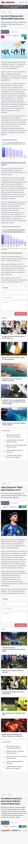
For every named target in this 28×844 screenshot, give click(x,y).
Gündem (10, 794)
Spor (9, 483)
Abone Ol (8, 35)
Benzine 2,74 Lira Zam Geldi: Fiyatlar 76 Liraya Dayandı (14, 6)
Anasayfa (4, 12)
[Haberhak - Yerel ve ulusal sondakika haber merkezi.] (8, 2)
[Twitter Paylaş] (22, 35)
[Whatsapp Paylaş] (25, 35)
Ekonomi (10, 12)
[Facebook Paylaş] (25, 38)
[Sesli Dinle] (2, 36)
